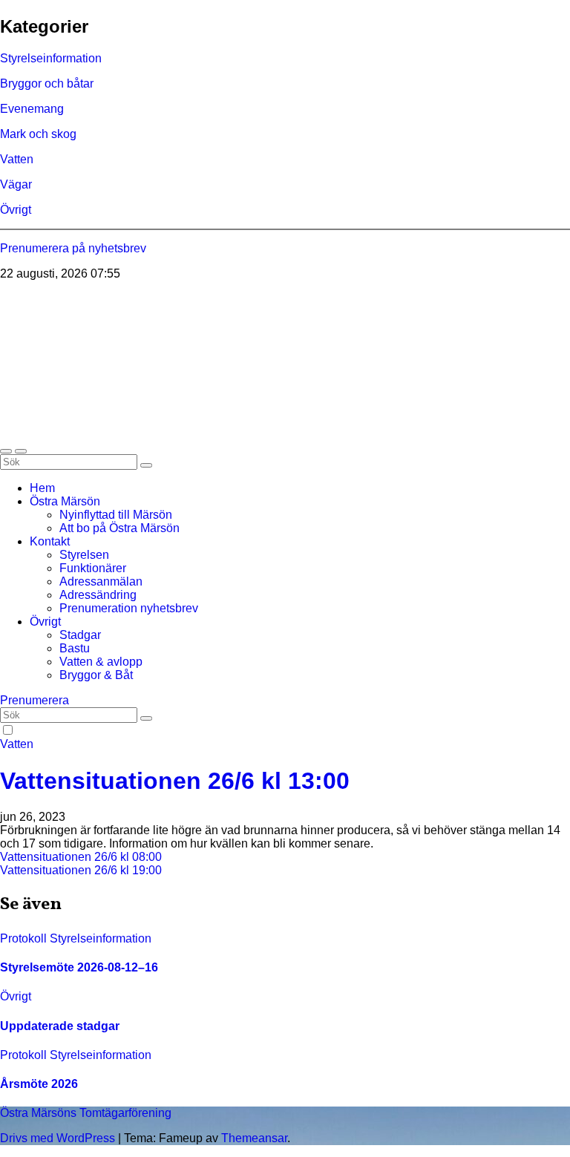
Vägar (16, 184)
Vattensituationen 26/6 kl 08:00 (81, 856)
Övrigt (15, 209)
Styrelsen (84, 554)
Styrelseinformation (51, 58)
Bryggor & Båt (96, 675)
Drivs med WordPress (59, 1138)
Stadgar (80, 635)
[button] (6, 451)
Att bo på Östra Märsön (119, 528)
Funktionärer (92, 568)
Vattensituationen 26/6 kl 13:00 (175, 780)
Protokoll (25, 938)
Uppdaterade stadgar (59, 1026)
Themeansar (254, 1138)
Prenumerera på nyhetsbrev (73, 248)
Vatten (16, 159)
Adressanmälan (100, 581)
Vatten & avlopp (100, 661)
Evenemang (32, 108)
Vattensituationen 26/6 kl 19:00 (81, 870)
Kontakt (50, 541)
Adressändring (98, 595)
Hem (42, 488)
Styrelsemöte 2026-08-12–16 (79, 967)
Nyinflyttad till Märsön (115, 514)
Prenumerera (34, 700)
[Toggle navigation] (21, 451)
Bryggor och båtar (47, 83)
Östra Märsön (65, 501)
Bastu (74, 648)
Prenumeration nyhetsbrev (128, 608)
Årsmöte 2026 (39, 1084)
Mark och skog (38, 134)
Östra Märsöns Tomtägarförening (86, 299)
